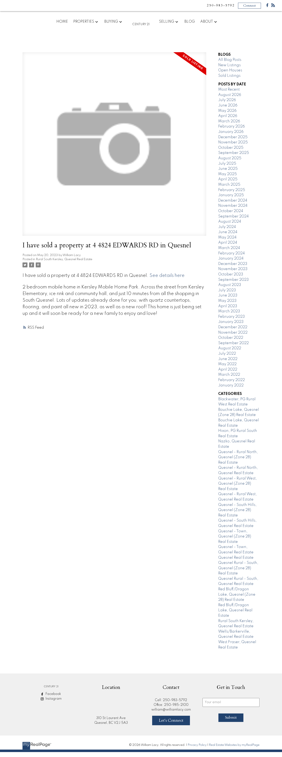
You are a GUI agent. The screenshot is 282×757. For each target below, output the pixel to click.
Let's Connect (171, 720)
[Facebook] (267, 6)
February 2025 (231, 190)
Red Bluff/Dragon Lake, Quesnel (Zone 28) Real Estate (236, 594)
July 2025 (227, 163)
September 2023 (233, 280)
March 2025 (229, 185)
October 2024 (230, 211)
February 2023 (231, 317)
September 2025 (233, 153)
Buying (111, 22)
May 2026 (227, 111)
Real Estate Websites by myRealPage (234, 745)
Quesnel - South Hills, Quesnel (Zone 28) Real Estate (237, 510)
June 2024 (227, 232)
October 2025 (230, 148)
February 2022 (231, 380)
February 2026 (231, 126)
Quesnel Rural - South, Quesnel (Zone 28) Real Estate (238, 568)
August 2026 (229, 95)
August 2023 (229, 285)
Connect (249, 5)
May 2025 (227, 174)
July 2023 (227, 290)
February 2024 (231, 253)
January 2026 (231, 132)
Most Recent (229, 89)
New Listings (229, 65)
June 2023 (227, 295)
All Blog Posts (229, 60)
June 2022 (227, 359)
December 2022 (232, 327)
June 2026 (227, 105)
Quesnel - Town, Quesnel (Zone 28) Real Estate (234, 536)
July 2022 (227, 353)
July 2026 (227, 100)
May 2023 (227, 301)
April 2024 (227, 242)
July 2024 (227, 227)
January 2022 (231, 385)
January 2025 (231, 195)
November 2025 (233, 142)
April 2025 (227, 179)
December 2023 (232, 264)
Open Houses (230, 70)
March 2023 (229, 311)
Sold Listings (229, 76)
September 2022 (233, 343)
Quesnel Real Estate (236, 558)
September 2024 (233, 216)
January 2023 (231, 322)
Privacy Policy (197, 745)
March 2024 (229, 248)
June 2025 (228, 169)
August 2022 (229, 348)
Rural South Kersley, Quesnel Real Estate (64, 259)
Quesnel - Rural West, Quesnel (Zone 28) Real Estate (237, 484)
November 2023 (233, 269)
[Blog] (273, 6)
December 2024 (232, 200)
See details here (167, 275)
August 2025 (229, 158)
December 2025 (233, 137)
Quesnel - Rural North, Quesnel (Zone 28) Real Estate (238, 457)
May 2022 (227, 364)
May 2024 (227, 237)
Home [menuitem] (62, 22)
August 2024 (229, 221)
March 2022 (229, 375)
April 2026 (227, 116)
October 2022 (230, 338)
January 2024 (231, 258)
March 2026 (229, 121)
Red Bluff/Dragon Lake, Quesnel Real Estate (235, 610)
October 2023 (230, 274)
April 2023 (227, 306)
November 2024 (233, 206)
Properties (83, 22)
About (206, 22)
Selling (166, 22)
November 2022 (233, 332)
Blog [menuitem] (189, 22)
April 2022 (227, 369)
